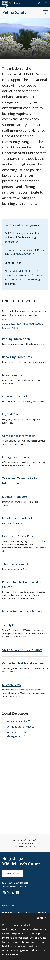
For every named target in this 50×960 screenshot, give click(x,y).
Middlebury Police (17, 721)
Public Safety (14, 12)
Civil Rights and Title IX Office (22, 649)
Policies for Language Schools (22, 611)
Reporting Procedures (17, 357)
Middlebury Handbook (17, 518)
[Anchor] (5, 305)
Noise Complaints (14, 375)
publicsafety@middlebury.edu (23, 323)
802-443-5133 (10, 328)
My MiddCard (11, 414)
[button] (39, 3)
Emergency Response (16, 457)
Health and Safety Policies (19, 536)
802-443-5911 (23, 254)
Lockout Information (16, 396)
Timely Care (10, 625)
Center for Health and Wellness (23, 663)
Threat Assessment (15, 564)
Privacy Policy (10, 954)
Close (40, 918)
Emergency (7, 912)
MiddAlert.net (26, 271)
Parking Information (16, 339)
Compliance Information (19, 436)
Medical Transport (14, 497)
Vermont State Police (19, 726)
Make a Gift (13, 873)
